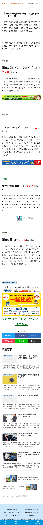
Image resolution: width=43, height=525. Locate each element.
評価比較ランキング (31, 512)
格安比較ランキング (31, 509)
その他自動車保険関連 (10, 282)
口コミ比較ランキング (11, 512)
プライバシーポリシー (11, 515)
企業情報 (31, 515)
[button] (34, 341)
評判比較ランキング (11, 509)
